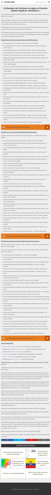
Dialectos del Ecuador (8, 356)
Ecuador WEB (9, 2)
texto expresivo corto (16, 359)
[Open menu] (2, 2)
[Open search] (49, 2)
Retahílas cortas (7, 354)
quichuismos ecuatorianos (15, 351)
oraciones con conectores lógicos (17, 349)
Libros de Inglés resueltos (9, 346)
